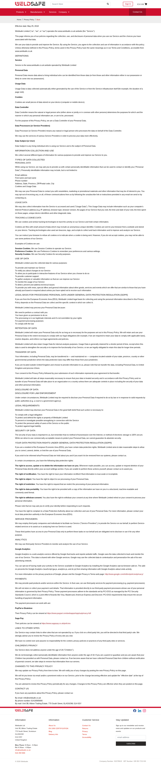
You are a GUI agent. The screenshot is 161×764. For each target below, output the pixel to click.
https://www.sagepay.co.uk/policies (55, 623)
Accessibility (86, 737)
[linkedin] (139, 710)
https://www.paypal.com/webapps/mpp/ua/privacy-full (69, 613)
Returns (85, 728)
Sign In (128, 4)
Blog (50, 731)
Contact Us (137, 12)
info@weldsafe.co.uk (23, 750)
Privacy (85, 731)
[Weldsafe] (30, 4)
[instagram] (144, 710)
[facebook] (134, 710)
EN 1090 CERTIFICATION (58, 728)
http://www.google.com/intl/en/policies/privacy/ (124, 574)
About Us (52, 725)
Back (38, 19)
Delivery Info (53, 734)
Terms (84, 734)
